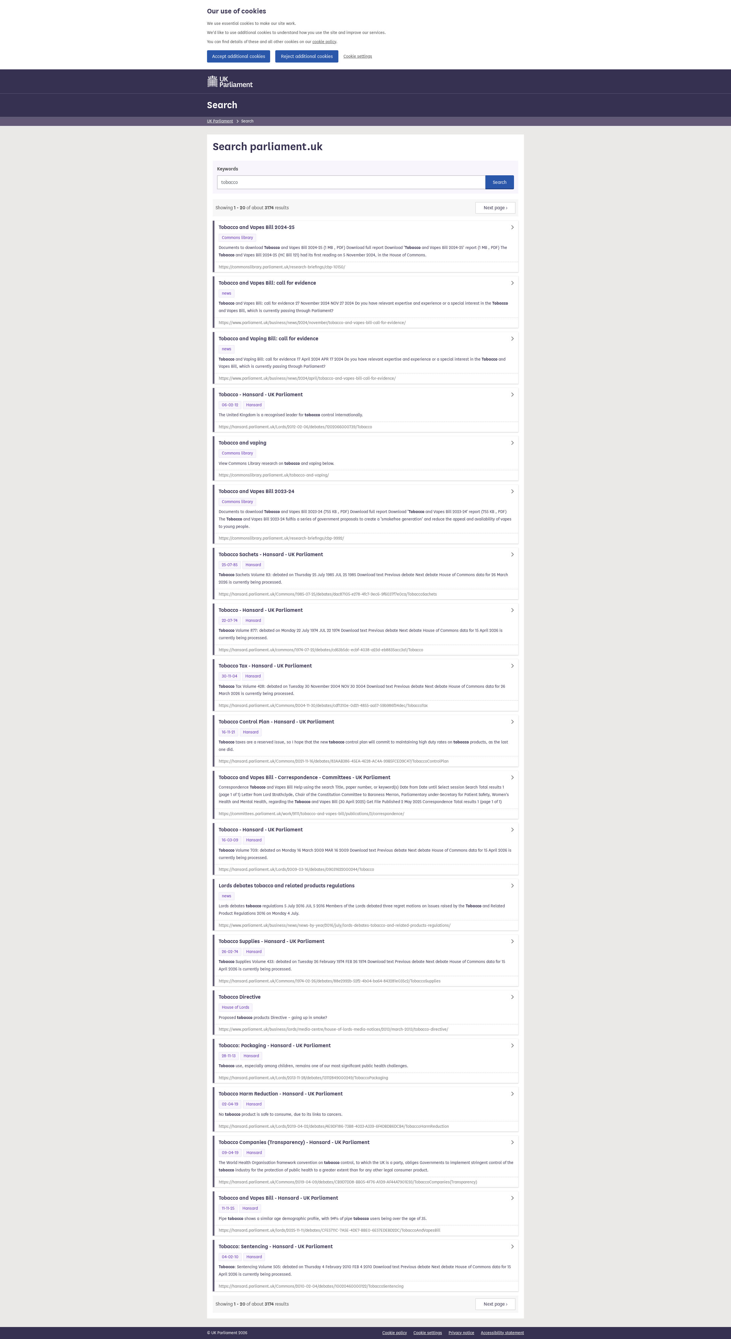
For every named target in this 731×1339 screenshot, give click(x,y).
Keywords (227, 169)
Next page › (495, 207)
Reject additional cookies (307, 56)
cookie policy (324, 41)
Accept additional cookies (238, 56)
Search (222, 105)
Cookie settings (358, 56)
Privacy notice (461, 1332)
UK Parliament (220, 121)
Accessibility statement (502, 1332)
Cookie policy (394, 1332)
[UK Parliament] (230, 81)
